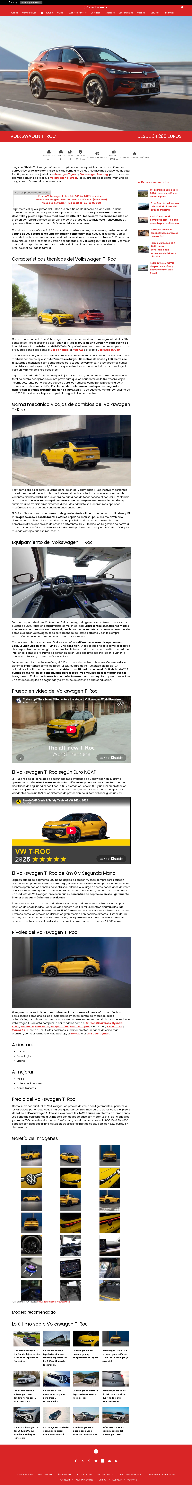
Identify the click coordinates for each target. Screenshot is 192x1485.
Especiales (110, 12)
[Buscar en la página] (182, 8)
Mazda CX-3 (20, 1030)
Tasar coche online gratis (131, 1474)
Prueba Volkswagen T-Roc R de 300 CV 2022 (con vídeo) (71, 196)
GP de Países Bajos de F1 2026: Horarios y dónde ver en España (164, 193)
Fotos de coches (105, 1474)
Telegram (102, 1461)
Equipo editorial (45, 1474)
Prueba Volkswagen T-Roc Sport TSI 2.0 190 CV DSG (71, 203)
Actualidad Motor (46, 1302)
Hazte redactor (84, 1474)
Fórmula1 (169, 12)
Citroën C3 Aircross (98, 1023)
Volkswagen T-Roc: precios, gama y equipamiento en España (86, 1354)
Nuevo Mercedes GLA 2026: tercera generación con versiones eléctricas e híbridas (163, 249)
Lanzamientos (126, 12)
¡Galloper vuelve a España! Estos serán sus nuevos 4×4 (164, 233)
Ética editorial (65, 1474)
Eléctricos (95, 12)
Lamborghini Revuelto (31, 2)
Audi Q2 (78, 350)
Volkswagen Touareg (94, 174)
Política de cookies (84, 1480)
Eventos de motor (77, 12)
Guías (60, 12)
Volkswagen (63, 1302)
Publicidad (117, 1480)
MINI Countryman (97, 1033)
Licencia (102, 1480)
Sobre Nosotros (25, 1474)
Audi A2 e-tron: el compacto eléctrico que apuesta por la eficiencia (164, 220)
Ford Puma (42, 1026)
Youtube (48, 12)
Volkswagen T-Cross (63, 178)
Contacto (132, 1480)
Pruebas (14, 12)
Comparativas (29, 12)
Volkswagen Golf (109, 350)
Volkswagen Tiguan (64, 174)
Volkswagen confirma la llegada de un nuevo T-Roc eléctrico (85, 1394)
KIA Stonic (27, 1026)
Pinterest (89, 1461)
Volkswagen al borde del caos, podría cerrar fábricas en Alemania (56, 1431)
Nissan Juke (114, 1026)
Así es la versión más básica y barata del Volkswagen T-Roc (113, 1431)
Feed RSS (116, 1461)
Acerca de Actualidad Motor (162, 1474)
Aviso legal (65, 1480)
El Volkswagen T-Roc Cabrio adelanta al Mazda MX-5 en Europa (85, 1431)
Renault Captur (80, 1026)
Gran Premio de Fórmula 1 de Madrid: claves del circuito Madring (165, 206)
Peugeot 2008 (59, 1026)
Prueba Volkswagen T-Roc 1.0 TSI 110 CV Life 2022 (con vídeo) (71, 199)
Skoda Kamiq (59, 350)
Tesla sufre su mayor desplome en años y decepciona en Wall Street (162, 268)
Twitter (82, 1461)
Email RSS (109, 1461)
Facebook (75, 1461)
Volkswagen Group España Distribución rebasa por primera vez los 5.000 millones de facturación (55, 1357)
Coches (141, 12)
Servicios (155, 12)
